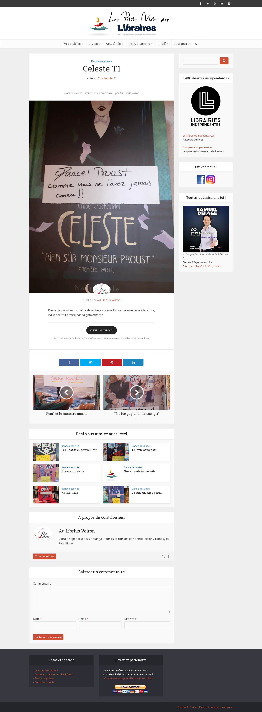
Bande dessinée (101, 61)
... (101, 88)
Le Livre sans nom (144, 450)
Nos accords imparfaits (139, 471)
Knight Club (69, 492)
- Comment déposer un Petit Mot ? (53, 674)
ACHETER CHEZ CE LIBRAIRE (101, 330)
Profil (162, 43)
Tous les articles (44, 556)
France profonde (72, 471)
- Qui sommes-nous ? (45, 670)
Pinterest (204, 707)
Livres (93, 43)
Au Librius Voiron (129, 93)
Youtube (215, 707)
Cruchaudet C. (107, 78)
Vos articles (72, 43)
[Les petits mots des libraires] (131, 23)
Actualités (113, 43)
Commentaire (42, 583)
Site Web (130, 619)
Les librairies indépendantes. (199, 135)
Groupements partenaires (197, 147)
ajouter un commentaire (98, 93)
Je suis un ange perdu (147, 492)
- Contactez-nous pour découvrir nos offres (128, 678)
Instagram (227, 707)
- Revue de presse (43, 678)
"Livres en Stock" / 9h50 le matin (201, 266)
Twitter (193, 707)
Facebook (183, 707)
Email (83, 619)
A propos (180, 43)
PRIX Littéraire (139, 43)
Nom (37, 619)
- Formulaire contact (45, 682)
